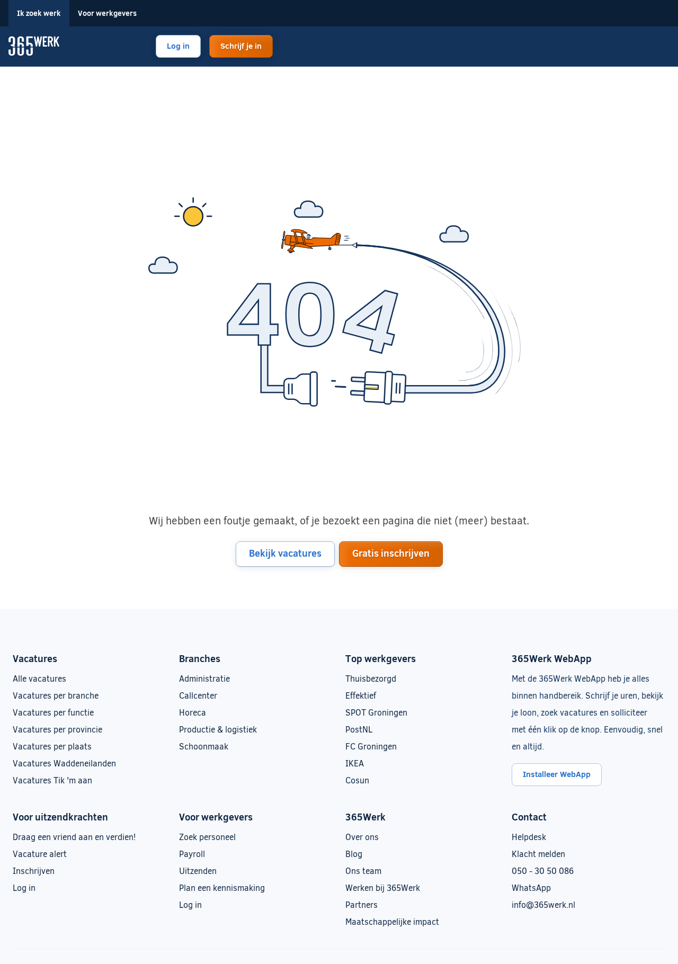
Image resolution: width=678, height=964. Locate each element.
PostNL (358, 729)
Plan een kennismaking (222, 887)
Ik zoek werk (39, 13)
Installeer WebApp (557, 774)
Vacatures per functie (53, 712)
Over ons (362, 836)
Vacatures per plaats (52, 746)
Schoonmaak (203, 746)
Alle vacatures (39, 678)
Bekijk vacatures (285, 553)
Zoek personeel (207, 836)
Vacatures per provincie (57, 729)
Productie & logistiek (218, 729)
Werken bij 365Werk (382, 887)
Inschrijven (34, 870)
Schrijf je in (241, 45)
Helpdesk (529, 836)
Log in (178, 45)
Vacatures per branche (56, 695)
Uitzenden (198, 870)
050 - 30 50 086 (543, 870)
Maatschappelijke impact (392, 921)
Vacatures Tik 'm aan (52, 780)
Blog (353, 853)
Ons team (363, 870)
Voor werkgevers (107, 13)
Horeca (192, 712)
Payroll (192, 853)
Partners (361, 904)
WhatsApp (531, 887)
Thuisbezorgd (370, 678)
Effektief (360, 695)
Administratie (204, 678)
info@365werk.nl (543, 904)
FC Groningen (371, 746)
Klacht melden (538, 853)
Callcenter (198, 695)
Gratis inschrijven (391, 553)
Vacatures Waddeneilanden (64, 763)
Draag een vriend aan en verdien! (74, 836)
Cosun (357, 780)
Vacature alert (40, 853)
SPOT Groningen (376, 712)
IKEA (354, 763)
